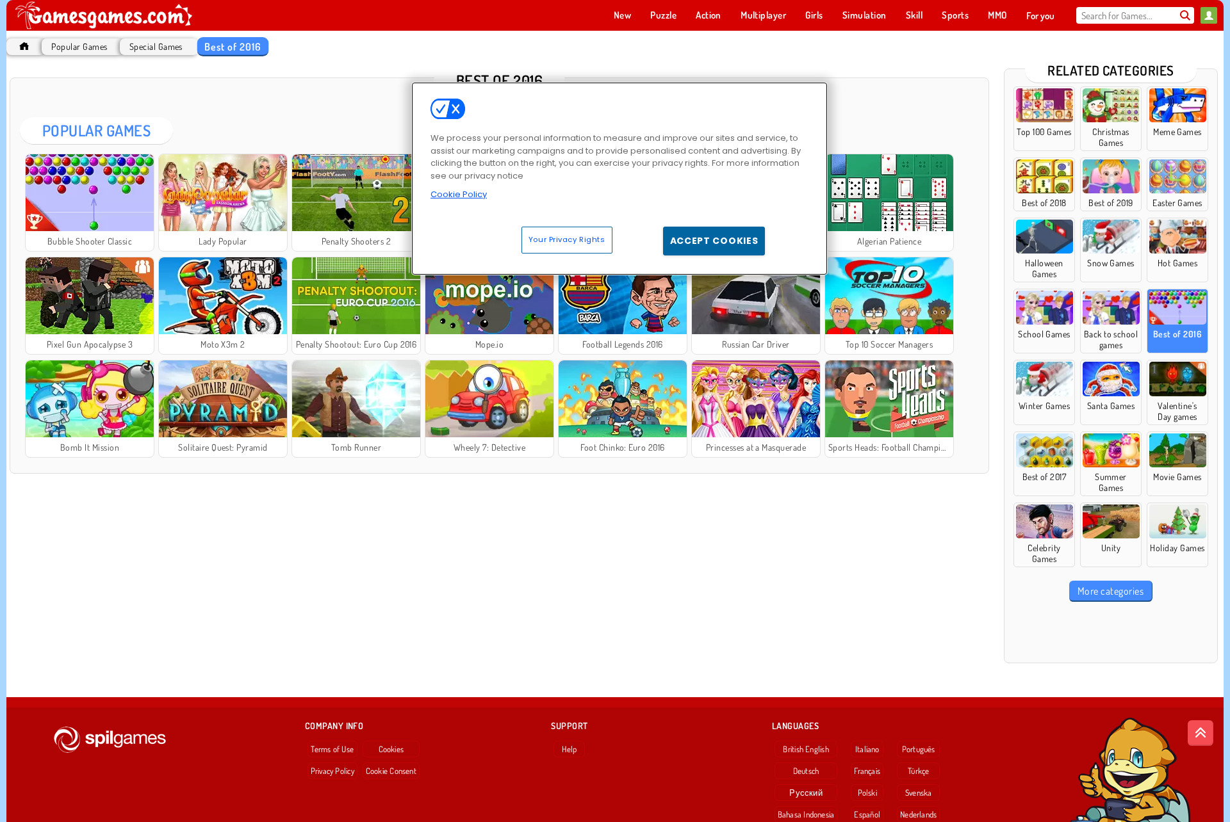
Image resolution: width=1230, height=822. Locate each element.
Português (918, 749)
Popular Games (79, 46)
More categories (1111, 590)
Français (867, 771)
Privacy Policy (332, 771)
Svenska (918, 792)
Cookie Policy (458, 194)
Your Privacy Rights (567, 239)
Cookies (391, 749)
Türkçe (918, 771)
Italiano (867, 749)
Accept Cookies (714, 240)
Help (569, 749)
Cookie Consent (391, 771)
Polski (867, 792)
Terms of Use (332, 749)
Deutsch (806, 771)
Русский (806, 792)
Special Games (156, 46)
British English (805, 749)
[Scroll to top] (1200, 733)
